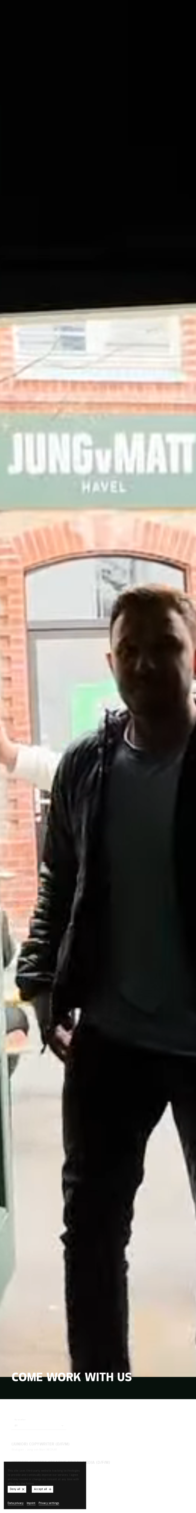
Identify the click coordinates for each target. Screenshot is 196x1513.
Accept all (40, 1489)
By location (20, 1420)
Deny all (15, 1489)
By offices (78, 1420)
